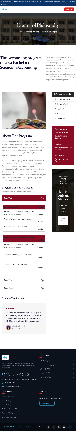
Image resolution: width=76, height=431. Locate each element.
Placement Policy (7, 413)
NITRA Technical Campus (16, 427)
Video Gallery (6, 405)
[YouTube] (64, 427)
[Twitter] (59, 159)
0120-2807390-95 (10, 379)
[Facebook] (56, 159)
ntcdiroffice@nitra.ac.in (12, 386)
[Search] (61, 9)
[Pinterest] (56, 161)
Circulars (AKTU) (44, 373)
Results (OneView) (45, 377)
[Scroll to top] (70, 427)
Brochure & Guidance (9, 417)
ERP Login (6, 4)
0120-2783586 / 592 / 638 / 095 (27, 379)
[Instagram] (63, 159)
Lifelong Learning (32, 32)
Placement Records (8, 397)
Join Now (63, 219)
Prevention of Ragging (46, 365)
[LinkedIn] (54, 427)
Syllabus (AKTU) (44, 369)
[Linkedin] (67, 159)
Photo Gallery (6, 401)
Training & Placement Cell (10, 409)
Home (21, 32)
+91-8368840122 (9, 383)
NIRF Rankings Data (45, 361)
